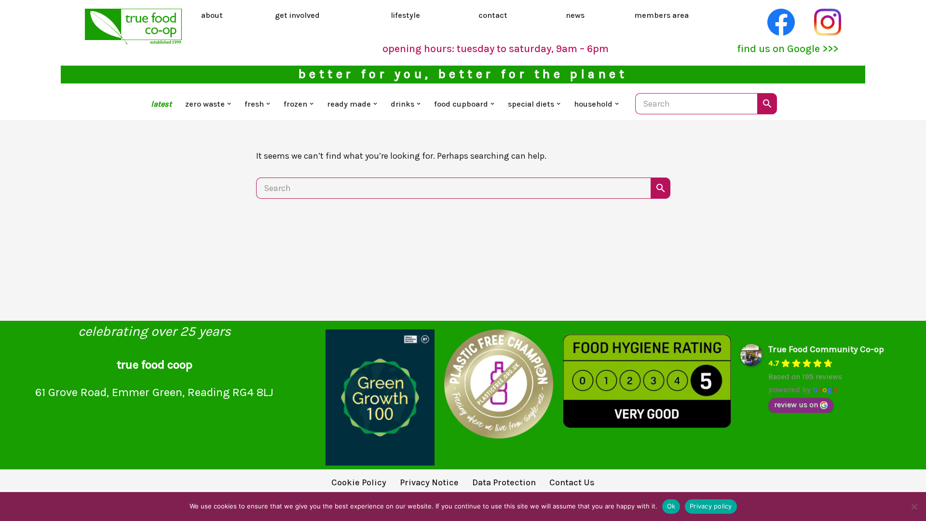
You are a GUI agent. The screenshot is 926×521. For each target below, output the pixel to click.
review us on (796, 404)
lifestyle (405, 15)
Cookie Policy (358, 482)
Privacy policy (711, 506)
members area (661, 15)
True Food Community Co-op (826, 349)
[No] (914, 506)
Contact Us (572, 482)
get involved (297, 15)
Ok (671, 506)
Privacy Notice (429, 482)
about (212, 15)
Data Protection (504, 482)
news (575, 15)
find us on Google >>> (787, 48)
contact (492, 15)
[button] (229, 104)
